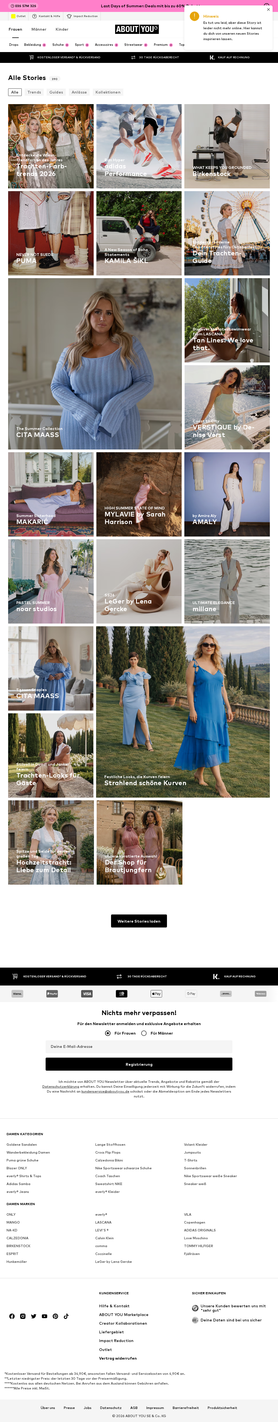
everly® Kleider (107, 1192)
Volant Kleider (195, 1144)
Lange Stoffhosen (110, 1144)
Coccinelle (103, 1254)
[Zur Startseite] (36, 1296)
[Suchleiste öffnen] (263, 45)
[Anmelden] (221, 29)
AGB (134, 1408)
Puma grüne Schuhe (23, 1160)
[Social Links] (12, 1316)
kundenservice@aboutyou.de (105, 1091)
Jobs (87, 1408)
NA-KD (12, 1230)
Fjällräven (192, 1254)
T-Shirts (190, 1160)
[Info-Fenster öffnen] (266, 6)
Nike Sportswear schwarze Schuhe (123, 1168)
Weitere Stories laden (139, 921)
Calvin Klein (104, 1238)
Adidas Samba (18, 1184)
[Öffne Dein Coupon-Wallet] (206, 29)
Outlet (21, 16)
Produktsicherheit (222, 1408)
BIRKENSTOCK (18, 1246)
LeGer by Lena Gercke (113, 1262)
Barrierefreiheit (186, 1408)
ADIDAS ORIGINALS (200, 1230)
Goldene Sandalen (22, 1144)
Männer (38, 29)
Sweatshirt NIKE (108, 1184)
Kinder (62, 29)
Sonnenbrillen (195, 1168)
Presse (69, 1408)
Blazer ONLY (17, 1168)
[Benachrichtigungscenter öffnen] (236, 29)
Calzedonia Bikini (109, 1160)
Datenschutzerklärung (60, 1086)
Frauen (15, 29)
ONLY (11, 1214)
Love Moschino (196, 1238)
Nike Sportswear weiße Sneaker (210, 1176)
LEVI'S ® (102, 1230)
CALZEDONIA (18, 1238)
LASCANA (103, 1222)
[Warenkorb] (266, 29)
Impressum (155, 1408)
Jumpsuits (192, 1152)
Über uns (48, 1408)
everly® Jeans (18, 1192)
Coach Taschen (107, 1176)
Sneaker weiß (195, 1184)
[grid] (139, 495)
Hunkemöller (17, 1262)
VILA (187, 1214)
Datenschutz (111, 1408)
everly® (101, 1214)
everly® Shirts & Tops (24, 1176)
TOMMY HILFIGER (198, 1246)
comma (101, 1246)
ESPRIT (12, 1254)
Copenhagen (194, 1222)
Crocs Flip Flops (108, 1152)
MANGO (13, 1222)
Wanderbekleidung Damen (28, 1152)
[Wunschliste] (251, 29)
